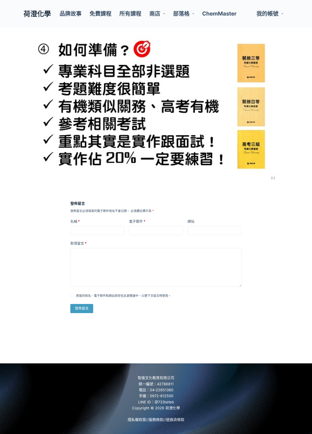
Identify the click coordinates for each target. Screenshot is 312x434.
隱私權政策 (137, 419)
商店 (154, 13)
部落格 (181, 13)
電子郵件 (137, 221)
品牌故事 (71, 13)
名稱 (75, 221)
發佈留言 (82, 308)
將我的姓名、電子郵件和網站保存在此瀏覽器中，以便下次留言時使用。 (123, 295)
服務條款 (156, 419)
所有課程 (130, 13)
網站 (191, 221)
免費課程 (100, 13)
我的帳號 (267, 13)
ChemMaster (219, 13)
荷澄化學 (37, 14)
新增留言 (78, 243)
